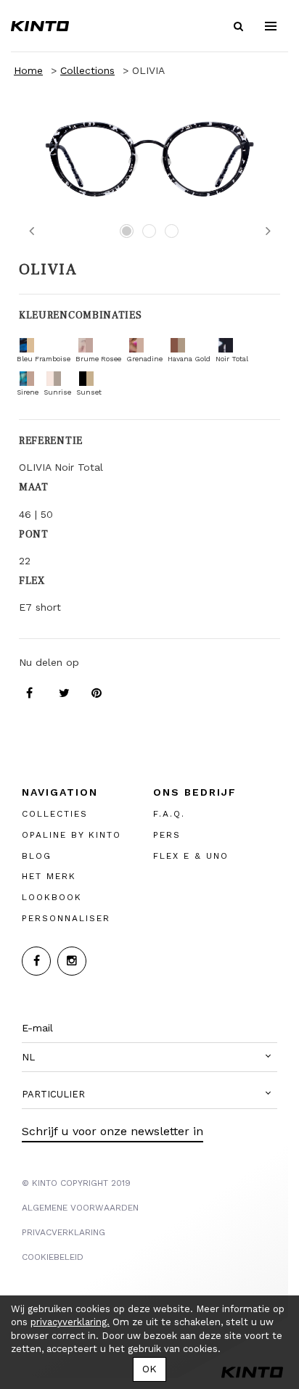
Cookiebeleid (52, 1257)
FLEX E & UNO (191, 856)
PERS (167, 835)
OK (149, 1368)
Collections (87, 70)
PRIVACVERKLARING (63, 1232)
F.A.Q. (169, 814)
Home (28, 70)
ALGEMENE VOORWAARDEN (80, 1208)
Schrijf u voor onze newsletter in (112, 1131)
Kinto (40, 26)
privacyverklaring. (70, 1321)
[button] (149, 1057)
